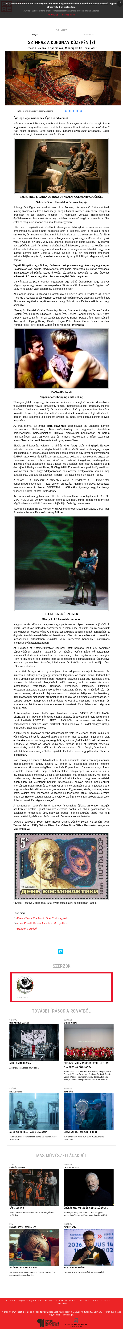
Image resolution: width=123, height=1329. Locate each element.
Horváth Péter (16, 1227)
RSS (7, 1300)
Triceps (34, 35)
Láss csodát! (16, 1207)
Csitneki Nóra (70, 1227)
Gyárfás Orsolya (17, 1167)
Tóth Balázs (30, 1227)
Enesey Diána (15, 1091)
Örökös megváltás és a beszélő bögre (86, 1207)
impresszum (67, 1300)
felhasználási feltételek (88, 1300)
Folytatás (53, 14)
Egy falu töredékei (74, 1267)
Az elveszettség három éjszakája (28, 1131)
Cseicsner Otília (71, 1167)
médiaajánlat (51, 1300)
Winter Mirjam (70, 1022)
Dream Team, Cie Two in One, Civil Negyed (42, 918)
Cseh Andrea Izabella (19, 1022)
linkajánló (21, 1300)
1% (12, 1300)
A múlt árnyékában (20, 1063)
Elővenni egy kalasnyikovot (80, 1131)
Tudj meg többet (68, 15)
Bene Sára (68, 1091)
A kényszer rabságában (23, 1267)
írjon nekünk (36, 1300)
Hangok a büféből (27, 928)
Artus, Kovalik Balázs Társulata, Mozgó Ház (42, 923)
